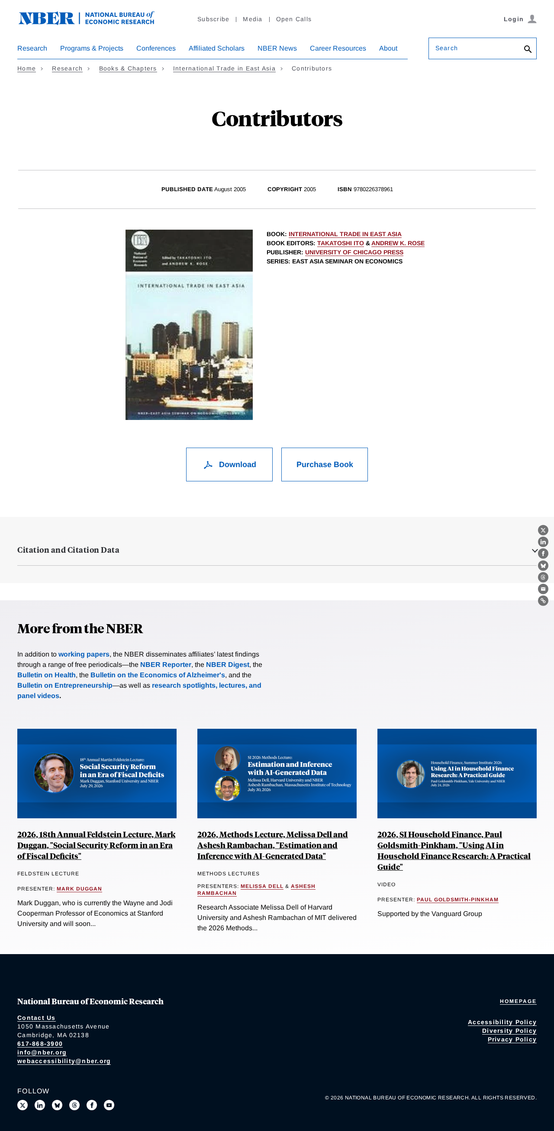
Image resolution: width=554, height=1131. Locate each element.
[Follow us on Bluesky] (57, 1105)
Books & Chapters (128, 68)
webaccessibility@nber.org (64, 1060)
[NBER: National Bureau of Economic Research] (93, 22)
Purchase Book (324, 464)
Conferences (156, 48)
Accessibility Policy (502, 1022)
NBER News (277, 48)
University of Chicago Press (354, 252)
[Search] (528, 50)
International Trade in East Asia (224, 68)
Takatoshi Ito (340, 243)
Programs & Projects (91, 48)
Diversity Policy (509, 1030)
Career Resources (338, 48)
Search (446, 48)
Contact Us (36, 1017)
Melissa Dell (262, 886)
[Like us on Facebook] (92, 1105)
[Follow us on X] (22, 1105)
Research (32, 48)
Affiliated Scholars (217, 48)
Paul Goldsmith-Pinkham (458, 900)
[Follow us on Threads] (74, 1105)
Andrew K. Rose (398, 243)
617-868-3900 (40, 1043)
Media (252, 19)
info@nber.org (42, 1052)
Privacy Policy (512, 1039)
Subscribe (213, 19)
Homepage (518, 1001)
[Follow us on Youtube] (109, 1105)
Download (236, 464)
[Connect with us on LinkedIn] (40, 1105)
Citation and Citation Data (68, 550)
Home (26, 68)
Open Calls (294, 19)
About (388, 48)
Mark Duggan (79, 889)
